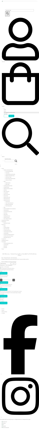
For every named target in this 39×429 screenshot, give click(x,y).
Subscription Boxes (5, 220)
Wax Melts (6, 214)
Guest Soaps (6, 244)
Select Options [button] (3, 273)
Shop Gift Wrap (6, 228)
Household (6, 192)
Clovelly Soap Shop (7, 230)
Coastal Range (6, 187)
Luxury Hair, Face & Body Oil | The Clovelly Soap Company (10, 292)
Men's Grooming (7, 194)
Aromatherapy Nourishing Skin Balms (7, 269)
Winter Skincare (7, 217)
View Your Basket (4, 261)
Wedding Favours (7, 215)
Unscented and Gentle (8, 211)
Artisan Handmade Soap (8, 169)
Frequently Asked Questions (9, 234)
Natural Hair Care (7, 197)
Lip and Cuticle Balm (4, 276)
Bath (5, 181)
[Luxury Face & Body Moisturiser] (6, 284)
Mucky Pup (6, 195)
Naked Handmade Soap (10, 175)
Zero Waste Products (7, 218)
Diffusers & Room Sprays (8, 188)
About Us (3, 224)
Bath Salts (7, 184)
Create (29, 419)
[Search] (16, 161)
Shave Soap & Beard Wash (10, 178)
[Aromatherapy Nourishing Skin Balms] (7, 268)
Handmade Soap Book (8, 231)
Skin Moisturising (9, 205)
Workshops (4, 221)
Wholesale (4, 241)
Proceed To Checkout (12, 261)
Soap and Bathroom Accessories (10, 208)
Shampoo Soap (8, 177)
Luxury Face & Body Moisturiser (5, 285)
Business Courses (7, 223)
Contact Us (4, 238)
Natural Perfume (7, 198)
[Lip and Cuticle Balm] (4, 275)
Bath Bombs (8, 182)
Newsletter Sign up (7, 237)
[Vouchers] (2, 298)
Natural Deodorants (9, 204)
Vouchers (1, 299)
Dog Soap (7, 172)
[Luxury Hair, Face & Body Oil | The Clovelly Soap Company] (11, 291)
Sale (4, 207)
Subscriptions (6, 210)
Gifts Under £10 (6, 191)
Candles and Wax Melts (8, 185)
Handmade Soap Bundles (10, 174)
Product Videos (6, 227)
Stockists (5, 247)
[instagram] (20, 417)
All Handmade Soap (9, 171)
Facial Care (8, 201)
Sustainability (6, 233)
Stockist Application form (8, 243)
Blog (5, 225)
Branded (5, 246)
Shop (3, 168)
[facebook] (20, 374)
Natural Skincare (7, 200)
